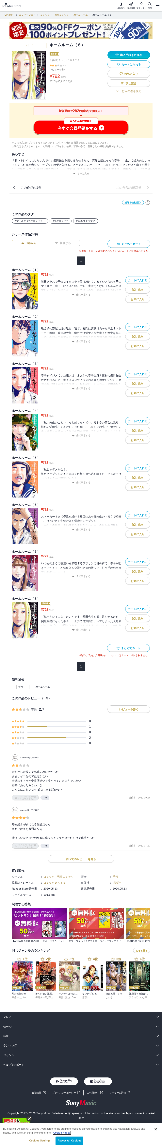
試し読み (131, 83)
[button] (120, 1092)
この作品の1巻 (31, 187)
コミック (45, 14)
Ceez (74, 997)
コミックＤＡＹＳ (69, 60)
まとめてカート (131, 243)
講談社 (117, 882)
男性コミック (62, 14)
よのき (109, 997)
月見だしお (65, 997)
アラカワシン (136, 997)
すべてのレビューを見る (81, 859)
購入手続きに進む (131, 55)
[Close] (155, 1129)
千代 (20, 686)
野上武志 (53, 997)
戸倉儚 (148, 997)
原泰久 (85, 997)
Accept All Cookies (69, 1140)
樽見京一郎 (41, 997)
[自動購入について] (147, 202)
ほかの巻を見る (131, 91)
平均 (34, 709)
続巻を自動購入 (133, 202)
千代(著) (54, 60)
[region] (81, 1135)
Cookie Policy (61, 1132)
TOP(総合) (8, 14)
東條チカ (16, 997)
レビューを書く (58, 69)
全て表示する (83, 294)
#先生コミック (60, 221)
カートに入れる (131, 64)
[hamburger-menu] (157, 5)
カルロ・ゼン (30, 997)
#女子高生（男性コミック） (30, 221)
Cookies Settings (39, 1140)
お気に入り (131, 73)
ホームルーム (80, 14)
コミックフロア (27, 14)
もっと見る (83, 173)
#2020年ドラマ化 (85, 221)
